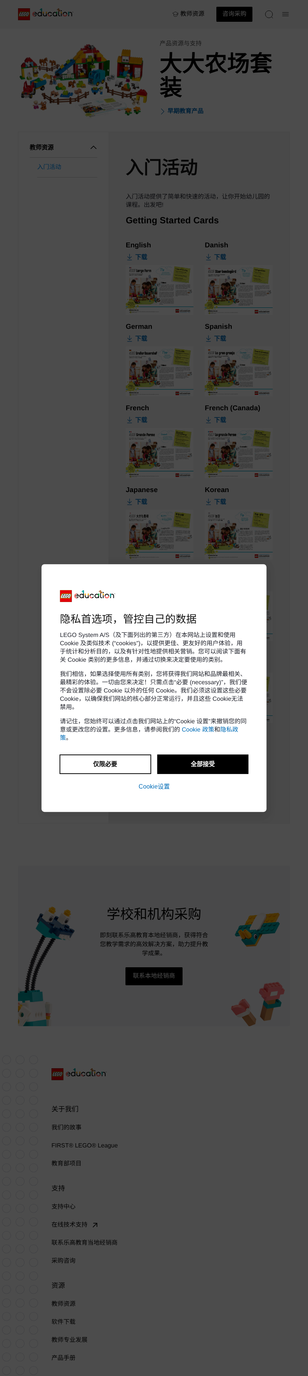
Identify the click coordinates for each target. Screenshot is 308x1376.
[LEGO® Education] (88, 596)
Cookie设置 (154, 786)
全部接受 (203, 764)
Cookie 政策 (198, 730)
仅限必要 (105, 764)
